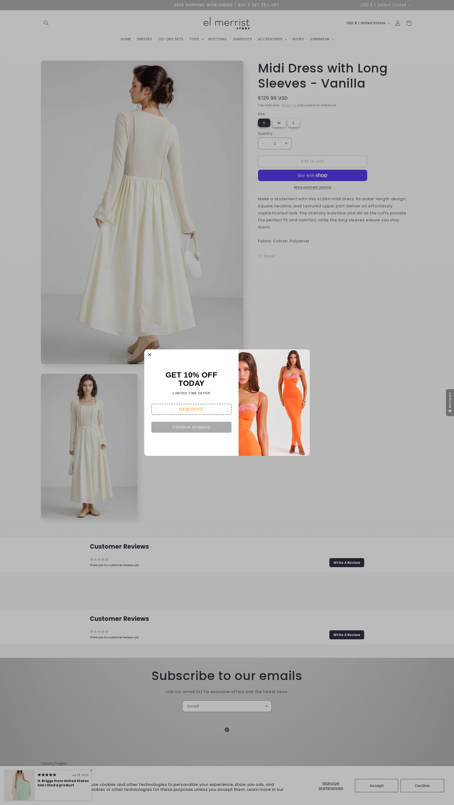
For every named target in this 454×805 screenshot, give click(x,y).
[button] (191, 409)
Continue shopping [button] (191, 427)
